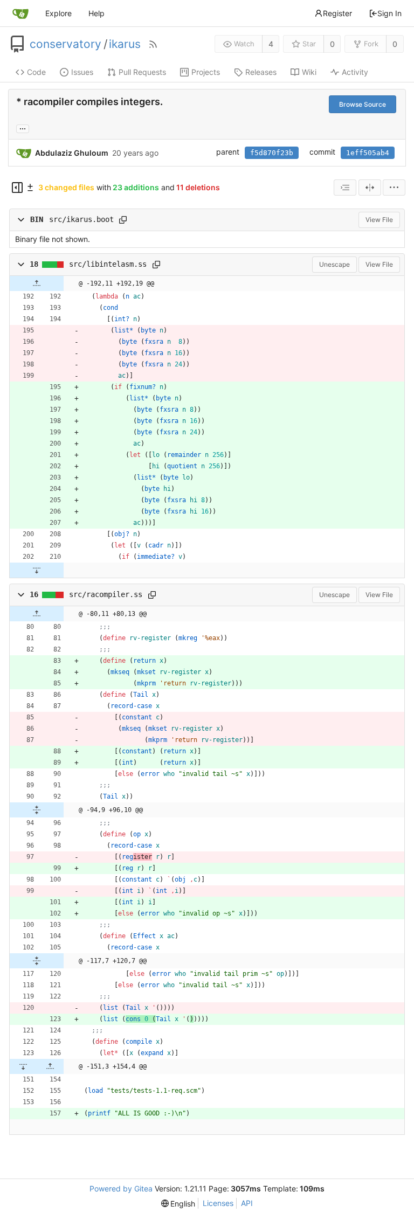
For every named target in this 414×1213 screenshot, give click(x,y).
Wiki (309, 72)
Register (337, 13)
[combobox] (345, 187)
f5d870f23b (271, 153)
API (247, 1203)
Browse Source (362, 104)
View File (379, 220)
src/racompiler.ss (105, 594)
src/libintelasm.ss (108, 264)
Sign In (389, 13)
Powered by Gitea (121, 1188)
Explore (58, 13)
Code (36, 72)
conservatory (65, 44)
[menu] (394, 187)
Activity (355, 72)
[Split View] (369, 187)
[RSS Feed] (153, 44)
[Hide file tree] (17, 187)
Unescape (334, 264)
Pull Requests (142, 72)
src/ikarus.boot (81, 219)
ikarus (125, 44)
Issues (82, 72)
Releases (261, 72)
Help (96, 13)
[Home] (20, 13)
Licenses (218, 1203)
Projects (205, 72)
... (22, 127)
